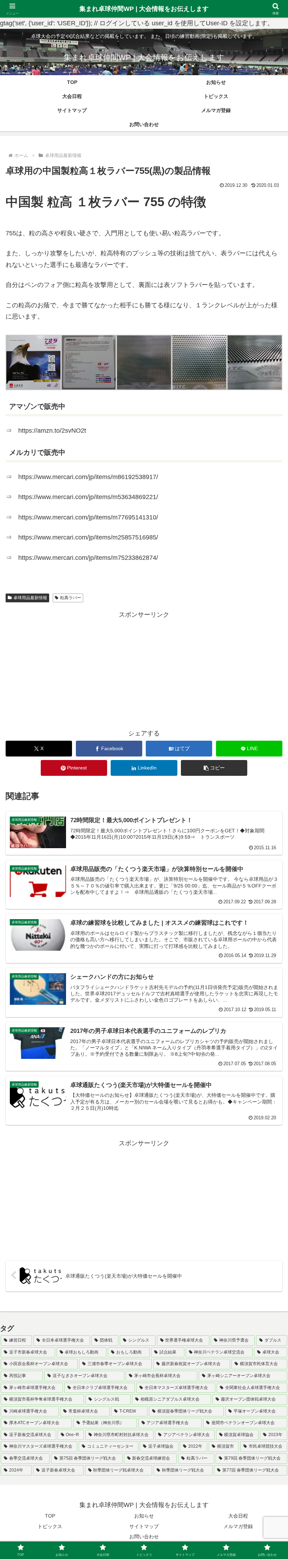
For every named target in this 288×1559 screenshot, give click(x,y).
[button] (33, 362)
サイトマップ (144, 1526)
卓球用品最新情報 (30, 597)
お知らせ (144, 1516)
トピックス (50, 1526)
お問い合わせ (144, 1536)
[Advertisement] (144, 669)
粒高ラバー (70, 597)
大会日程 (238, 1516)
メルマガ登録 (238, 1526)
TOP (50, 1516)
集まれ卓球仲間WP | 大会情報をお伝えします (144, 8)
